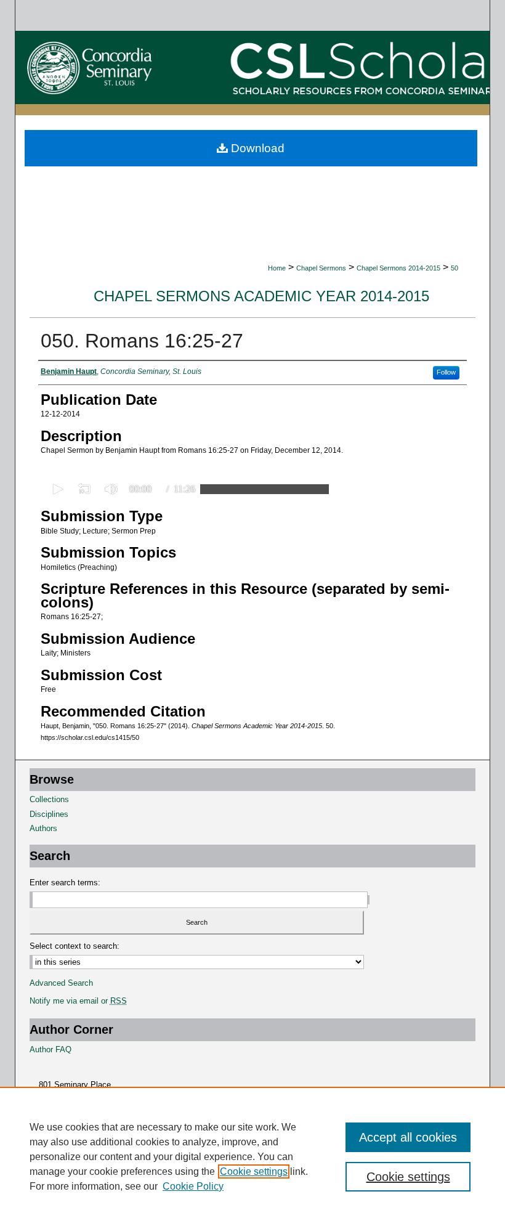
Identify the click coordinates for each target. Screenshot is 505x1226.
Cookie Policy (193, 1186)
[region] (252, 1156)
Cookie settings (254, 1171)
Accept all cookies (408, 1137)
